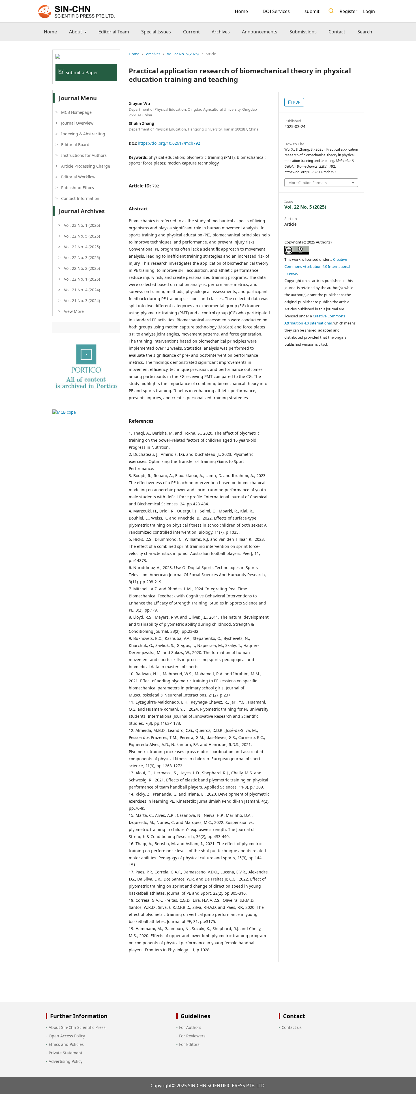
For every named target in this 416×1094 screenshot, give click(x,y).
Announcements (259, 32)
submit (312, 11)
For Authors (190, 1027)
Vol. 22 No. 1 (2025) (82, 279)
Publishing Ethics (77, 187)
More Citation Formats (307, 182)
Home (241, 11)
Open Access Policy (67, 1036)
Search (364, 32)
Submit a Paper (81, 72)
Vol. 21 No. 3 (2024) (82, 300)
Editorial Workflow (78, 177)
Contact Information (80, 198)
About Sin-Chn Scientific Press (77, 1027)
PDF (296, 102)
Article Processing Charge (85, 166)
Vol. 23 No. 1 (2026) (82, 225)
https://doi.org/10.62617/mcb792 (169, 143)
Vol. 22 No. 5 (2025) (183, 53)
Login (369, 11)
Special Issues (156, 32)
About (76, 32)
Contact (337, 32)
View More (74, 311)
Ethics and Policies (66, 1044)
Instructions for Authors (84, 155)
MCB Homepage (76, 112)
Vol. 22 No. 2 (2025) (82, 268)
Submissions (303, 32)
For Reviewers (192, 1036)
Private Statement (65, 1052)
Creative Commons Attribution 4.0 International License (317, 266)
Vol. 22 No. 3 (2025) (82, 257)
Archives (221, 32)
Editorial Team (113, 32)
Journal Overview (77, 123)
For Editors (189, 1044)
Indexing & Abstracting (83, 133)
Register (348, 11)
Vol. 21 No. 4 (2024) (82, 289)
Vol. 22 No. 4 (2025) (82, 246)
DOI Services (276, 11)
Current (191, 32)
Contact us (292, 1027)
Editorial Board (75, 144)
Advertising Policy (65, 1061)
